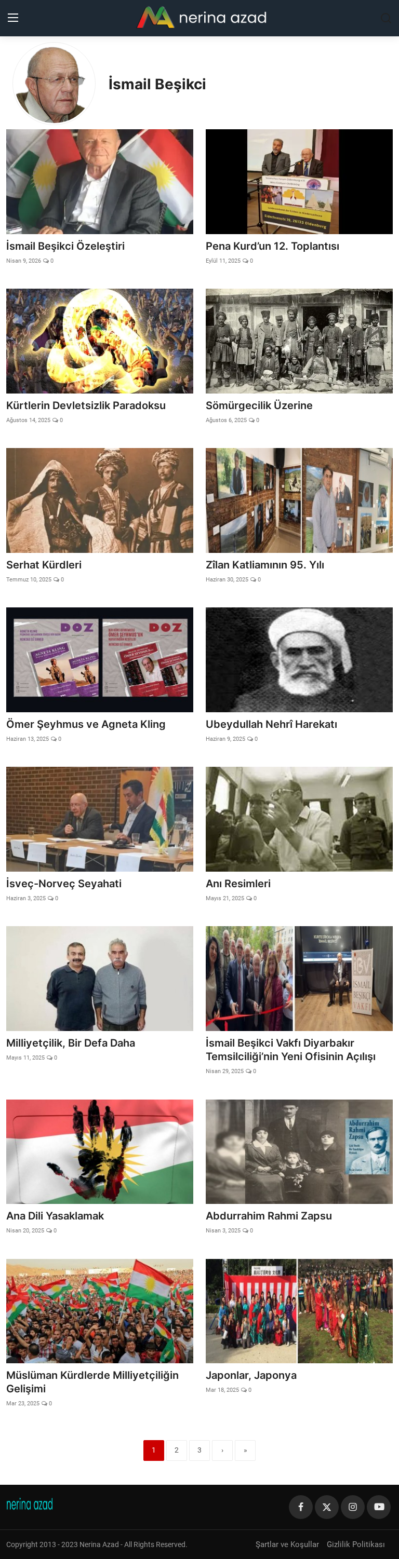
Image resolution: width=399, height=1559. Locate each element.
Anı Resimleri (238, 883)
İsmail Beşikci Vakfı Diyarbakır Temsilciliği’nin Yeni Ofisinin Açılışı (291, 1050)
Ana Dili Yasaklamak (55, 1216)
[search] (386, 18)
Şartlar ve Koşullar (287, 1544)
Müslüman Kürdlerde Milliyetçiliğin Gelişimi (92, 1382)
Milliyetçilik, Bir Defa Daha (70, 1043)
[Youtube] (379, 1507)
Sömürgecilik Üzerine (259, 405)
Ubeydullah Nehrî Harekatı (271, 724)
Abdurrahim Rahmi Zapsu (269, 1216)
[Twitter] (327, 1507)
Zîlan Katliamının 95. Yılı (265, 565)
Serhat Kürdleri (44, 565)
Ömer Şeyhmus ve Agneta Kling (86, 724)
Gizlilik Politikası (356, 1544)
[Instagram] (353, 1507)
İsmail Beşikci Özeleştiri (65, 246)
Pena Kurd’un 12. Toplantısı (272, 246)
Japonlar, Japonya (251, 1375)
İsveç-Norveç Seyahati (64, 883)
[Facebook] (301, 1507)
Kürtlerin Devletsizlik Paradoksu (86, 405)
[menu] (13, 18)
